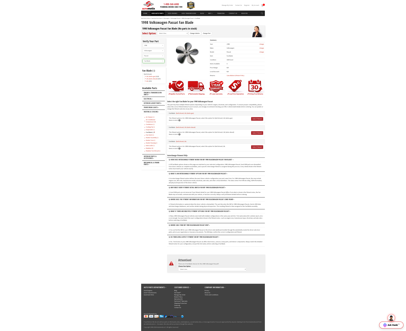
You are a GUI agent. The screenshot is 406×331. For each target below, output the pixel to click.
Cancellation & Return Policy (235, 76)
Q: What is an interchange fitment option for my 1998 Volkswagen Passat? (197, 174)
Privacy (207, 291)
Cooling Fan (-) (150, 127)
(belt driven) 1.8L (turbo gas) (185, 113)
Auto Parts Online (145, 18)
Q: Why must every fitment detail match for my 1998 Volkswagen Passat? (197, 188)
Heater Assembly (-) (152, 138)
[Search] (262, 13)
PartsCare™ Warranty (180, 301)
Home (145, 13)
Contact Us (238, 5)
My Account (255, 5)
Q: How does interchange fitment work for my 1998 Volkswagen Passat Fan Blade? (200, 160)
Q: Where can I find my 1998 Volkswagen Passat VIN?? (189, 225)
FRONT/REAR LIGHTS (151, 107)
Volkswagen (166, 18)
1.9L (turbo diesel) (151, 79)
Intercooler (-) (150, 146)
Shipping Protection (180, 303)
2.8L (147, 81)
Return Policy (178, 297)
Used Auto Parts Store (156, 18)
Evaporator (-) (150, 130)
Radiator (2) (149, 148)
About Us (207, 293)
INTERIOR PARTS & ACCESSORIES (150, 157)
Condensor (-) (150, 124)
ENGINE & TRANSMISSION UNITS (153, 93)
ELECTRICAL (148, 99)
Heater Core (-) (150, 140)
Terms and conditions (211, 295)
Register (247, 5)
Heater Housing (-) (151, 143)
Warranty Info (178, 299)
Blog (202, 13)
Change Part (207, 33)
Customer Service (181, 287)
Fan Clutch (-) (150, 135)
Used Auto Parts (158, 13)
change (261, 44)
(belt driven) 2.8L (181, 141)
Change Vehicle (195, 33)
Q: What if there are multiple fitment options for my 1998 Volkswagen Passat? (199, 211)
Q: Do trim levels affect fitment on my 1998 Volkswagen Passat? (193, 237)
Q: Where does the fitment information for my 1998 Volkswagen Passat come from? (201, 199)
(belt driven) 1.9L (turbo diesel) (185, 127)
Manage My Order (227, 5)
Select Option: (149, 33)
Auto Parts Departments (154, 287)
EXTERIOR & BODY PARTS (152, 103)
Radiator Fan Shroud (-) (153, 151)
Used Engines (172, 13)
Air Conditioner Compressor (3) (151, 121)
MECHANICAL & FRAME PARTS (151, 163)
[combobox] (153, 45)
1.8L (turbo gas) (151, 76)
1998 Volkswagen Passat (188, 18)
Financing (221, 13)
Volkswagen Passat (175, 18)
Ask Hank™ (177, 293)
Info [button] (210, 13)
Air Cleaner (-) (150, 117)
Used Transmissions (189, 13)
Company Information (214, 287)
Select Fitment (257, 119)
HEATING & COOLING (151, 112)
